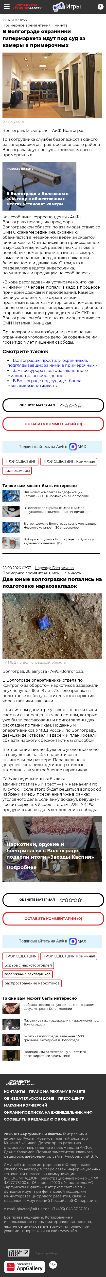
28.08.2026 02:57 (16, 568)
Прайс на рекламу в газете (57, 1091)
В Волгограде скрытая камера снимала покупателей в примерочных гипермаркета (57, 510)
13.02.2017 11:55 (14, 20)
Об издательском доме (29, 1098)
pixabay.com (13, 121)
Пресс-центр (71, 1098)
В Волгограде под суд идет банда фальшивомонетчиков (44, 383)
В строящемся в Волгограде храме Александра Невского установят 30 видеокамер (60, 525)
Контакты (14, 1091)
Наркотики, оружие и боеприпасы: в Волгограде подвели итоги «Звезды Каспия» (50, 850)
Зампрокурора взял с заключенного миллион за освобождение (47, 373)
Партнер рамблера (46, 1253)
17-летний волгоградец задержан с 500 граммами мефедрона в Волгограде (54, 1038)
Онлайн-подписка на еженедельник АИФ (48, 1112)
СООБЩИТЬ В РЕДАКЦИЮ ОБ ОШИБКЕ (41, 1119)
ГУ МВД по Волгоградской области (34, 662)
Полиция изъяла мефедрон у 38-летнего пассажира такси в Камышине (55, 1054)
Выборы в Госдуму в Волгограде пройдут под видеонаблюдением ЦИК (59, 541)
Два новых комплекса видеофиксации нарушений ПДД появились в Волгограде (56, 494)
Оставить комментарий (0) (53, 424)
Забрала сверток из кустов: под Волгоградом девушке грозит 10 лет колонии (59, 1006)
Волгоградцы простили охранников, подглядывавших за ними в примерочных (50, 363)
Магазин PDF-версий (25, 1105)
